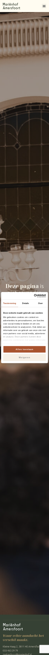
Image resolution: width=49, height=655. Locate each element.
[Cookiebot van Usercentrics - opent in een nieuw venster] (34, 295)
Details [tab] (25, 303)
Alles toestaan (24, 349)
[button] (44, 6)
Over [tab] (40, 303)
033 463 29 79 (10, 650)
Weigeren (24, 357)
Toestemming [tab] (9, 303)
